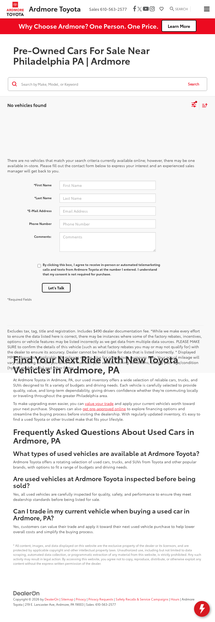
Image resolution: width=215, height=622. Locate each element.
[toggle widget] (202, 609)
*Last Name (43, 198)
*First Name (43, 185)
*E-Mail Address (39, 210)
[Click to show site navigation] (206, 9)
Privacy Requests (100, 599)
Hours (175, 599)
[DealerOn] (26, 592)
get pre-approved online (104, 408)
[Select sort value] (203, 105)
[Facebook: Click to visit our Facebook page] (134, 9)
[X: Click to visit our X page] (139, 9)
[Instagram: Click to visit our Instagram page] (152, 9)
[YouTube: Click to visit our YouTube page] (146, 9)
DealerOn (52, 599)
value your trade (99, 403)
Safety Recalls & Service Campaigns (142, 599)
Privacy (81, 599)
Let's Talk (56, 287)
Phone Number (40, 223)
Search (193, 83)
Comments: (43, 236)
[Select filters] (194, 105)
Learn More (179, 26)
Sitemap (67, 599)
